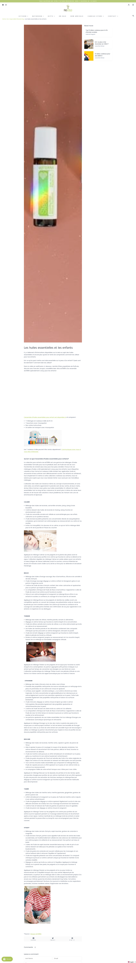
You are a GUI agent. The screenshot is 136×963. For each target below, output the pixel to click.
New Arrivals (77, 16)
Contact (112, 16)
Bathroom (37, 16)
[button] (132, 962)
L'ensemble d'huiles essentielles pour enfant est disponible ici (45, 417)
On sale (62, 16)
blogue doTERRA (35, 934)
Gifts (51, 16)
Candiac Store (95, 16)
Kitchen (23, 16)
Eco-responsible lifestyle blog (15, 19)
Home (4, 19)
